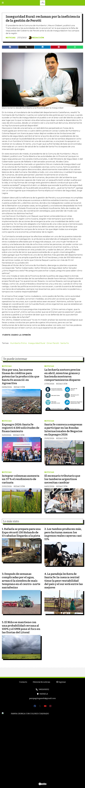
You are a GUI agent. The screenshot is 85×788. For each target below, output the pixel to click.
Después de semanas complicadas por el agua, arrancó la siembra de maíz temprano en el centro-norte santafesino (21, 580)
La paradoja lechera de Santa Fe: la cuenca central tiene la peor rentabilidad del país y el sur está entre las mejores (63, 580)
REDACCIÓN (38, 37)
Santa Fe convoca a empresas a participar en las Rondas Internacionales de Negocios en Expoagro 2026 (63, 429)
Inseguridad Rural (36, 343)
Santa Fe (64, 343)
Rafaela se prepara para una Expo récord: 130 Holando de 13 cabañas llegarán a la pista (21, 532)
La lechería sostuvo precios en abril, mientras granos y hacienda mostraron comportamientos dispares (62, 375)
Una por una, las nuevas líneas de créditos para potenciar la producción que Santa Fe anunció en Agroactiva (20, 376)
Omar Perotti (53, 343)
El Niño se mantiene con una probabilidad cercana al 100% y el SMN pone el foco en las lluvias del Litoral (21, 627)
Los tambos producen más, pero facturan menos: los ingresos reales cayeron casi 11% (63, 534)
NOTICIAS (10, 37)
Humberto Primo (18, 343)
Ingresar (62, 682)
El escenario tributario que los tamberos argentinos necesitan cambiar (62, 479)
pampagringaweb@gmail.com (42, 698)
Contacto (23, 682)
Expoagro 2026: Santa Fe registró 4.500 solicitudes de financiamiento (20, 428)
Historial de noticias (41, 682)
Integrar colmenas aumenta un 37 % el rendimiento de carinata (20, 479)
